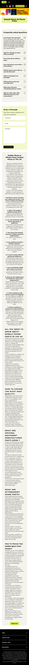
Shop (4, 2)
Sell (9, 2)
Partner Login (20, 6)
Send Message (8, 147)
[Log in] (10, 6)
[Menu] (26, 6)
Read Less (14, 623)
